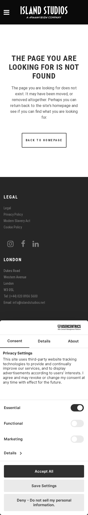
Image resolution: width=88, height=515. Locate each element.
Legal (7, 208)
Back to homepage (44, 140)
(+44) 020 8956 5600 (23, 296)
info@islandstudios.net (29, 302)
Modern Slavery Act (17, 221)
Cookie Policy (13, 227)
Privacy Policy (13, 214)
